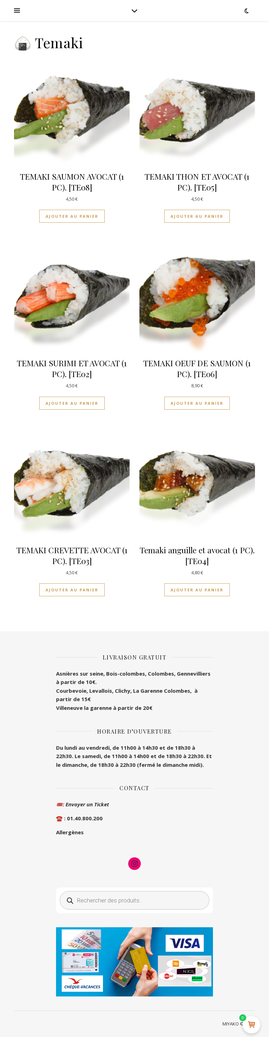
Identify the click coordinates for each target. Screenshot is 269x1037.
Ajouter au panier (72, 216)
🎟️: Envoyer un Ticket (82, 804)
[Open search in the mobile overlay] (134, 900)
